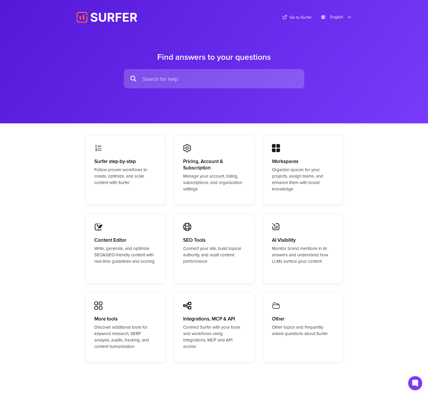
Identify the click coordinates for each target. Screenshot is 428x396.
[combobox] (220, 79)
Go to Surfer (301, 17)
